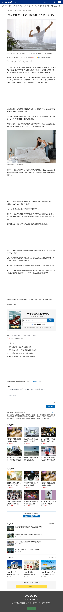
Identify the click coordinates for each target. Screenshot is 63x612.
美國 (14, 6)
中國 (10, 6)
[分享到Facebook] (8, 62)
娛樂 (52, 6)
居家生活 (25, 11)
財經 (44, 6)
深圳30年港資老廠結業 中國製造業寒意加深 (28, 534)
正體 (15, 2)
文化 (55, 6)
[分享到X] (15, 62)
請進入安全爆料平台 (31, 516)
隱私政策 (50, 327)
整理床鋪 (13, 335)
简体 (18, 2)
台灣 (25, 6)
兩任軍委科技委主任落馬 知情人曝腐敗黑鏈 (28, 527)
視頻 (36, 6)
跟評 (53, 412)
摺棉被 (20, 335)
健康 (32, 6)
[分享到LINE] (12, 62)
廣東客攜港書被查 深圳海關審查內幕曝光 (27, 549)
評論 (21, 6)
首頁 (3, 6)
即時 (6, 6)
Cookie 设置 (31, 608)
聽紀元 (40, 6)
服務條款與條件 (44, 327)
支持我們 (31, 586)
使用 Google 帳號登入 (39, 324)
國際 (17, 6)
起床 (25, 335)
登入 (59, 2)
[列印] (23, 62)
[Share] (8, 443)
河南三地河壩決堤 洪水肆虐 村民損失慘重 (28, 542)
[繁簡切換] (30, 62)
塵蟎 (29, 335)
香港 (28, 6)
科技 (48, 6)
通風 (33, 335)
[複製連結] (19, 61)
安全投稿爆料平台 (35, 381)
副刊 (11, 11)
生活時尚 (19, 11)
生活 (59, 6)
